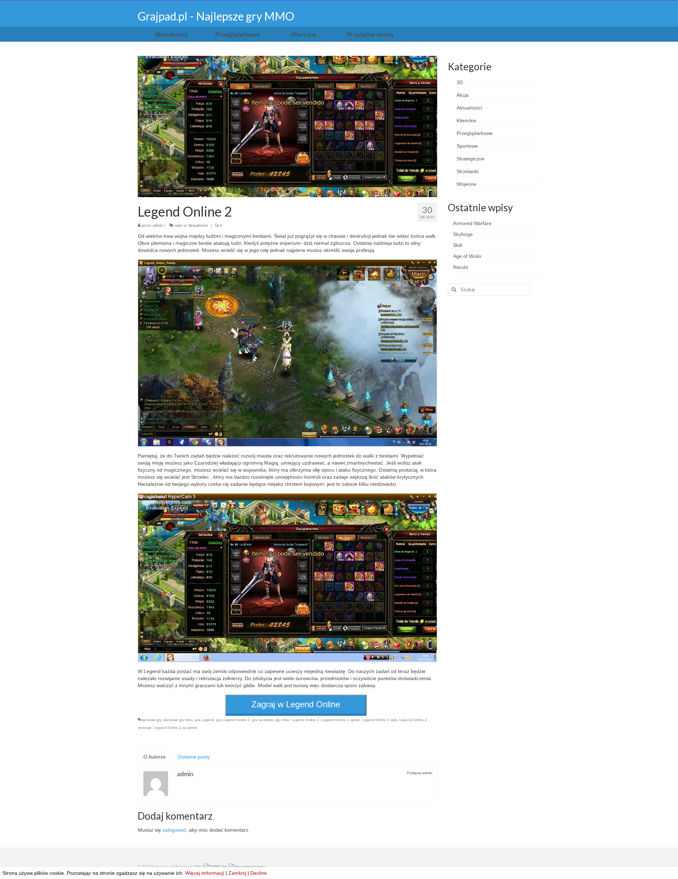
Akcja (463, 95)
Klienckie (466, 120)
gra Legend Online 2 (233, 720)
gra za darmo (263, 720)
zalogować (174, 830)
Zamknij (237, 873)
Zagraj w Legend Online (295, 704)
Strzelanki (467, 171)
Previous (131, 126)
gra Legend (204, 720)
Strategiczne (470, 158)
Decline (258, 873)
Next (443, 126)
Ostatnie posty (194, 757)
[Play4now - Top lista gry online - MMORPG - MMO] (247, 866)
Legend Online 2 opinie (340, 720)
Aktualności (198, 225)
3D (460, 82)
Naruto (460, 267)
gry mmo (283, 720)
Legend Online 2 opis (379, 720)
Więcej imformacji (204, 873)
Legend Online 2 (305, 720)
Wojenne (466, 184)
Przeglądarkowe (475, 133)
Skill (457, 245)
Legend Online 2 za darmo (175, 728)
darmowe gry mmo (178, 720)
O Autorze (154, 757)
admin (158, 225)
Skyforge (463, 234)
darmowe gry (151, 720)
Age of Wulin (467, 256)
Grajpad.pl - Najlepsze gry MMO (216, 16)
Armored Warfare (472, 223)
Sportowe (467, 146)
